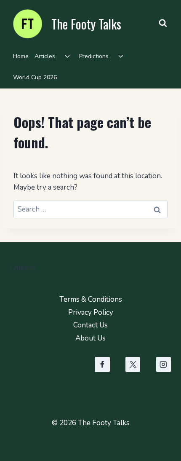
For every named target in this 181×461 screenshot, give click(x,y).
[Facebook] (102, 364)
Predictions (94, 56)
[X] (132, 364)
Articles (45, 56)
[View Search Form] (163, 23)
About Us (90, 338)
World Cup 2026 (35, 77)
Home (21, 56)
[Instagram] (163, 364)
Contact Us (90, 325)
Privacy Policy (90, 312)
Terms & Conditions (90, 299)
